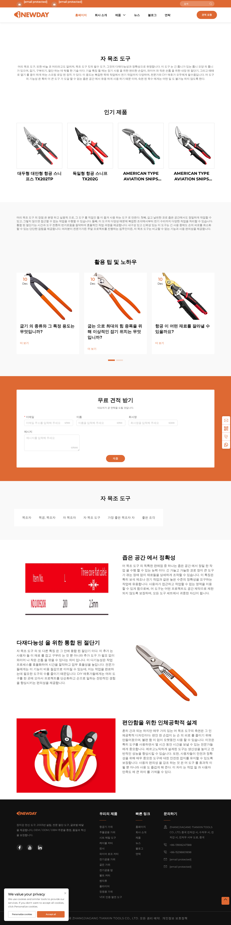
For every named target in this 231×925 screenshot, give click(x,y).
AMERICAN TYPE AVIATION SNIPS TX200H (141, 176)
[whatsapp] (226, 445)
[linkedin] (40, 847)
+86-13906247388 (181, 844)
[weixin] (226, 428)
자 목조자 (69, 517)
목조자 (26, 517)
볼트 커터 (104, 875)
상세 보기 (39, 145)
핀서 (102, 848)
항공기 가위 (106, 826)
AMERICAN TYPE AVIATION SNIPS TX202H (191, 176)
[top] (225, 901)
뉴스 (137, 15)
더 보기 (24, 343)
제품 (118, 15)
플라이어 (104, 886)
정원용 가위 (106, 891)
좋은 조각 (148, 517)
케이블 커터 (106, 843)
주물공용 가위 (107, 832)
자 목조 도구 (91, 517)
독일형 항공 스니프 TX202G (90, 176)
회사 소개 (101, 15)
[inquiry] (226, 420)
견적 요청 (207, 14)
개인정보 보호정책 (175, 918)
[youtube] (30, 847)
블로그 (152, 15)
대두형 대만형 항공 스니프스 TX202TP (39, 176)
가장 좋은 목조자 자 (121, 517)
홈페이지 (81, 15)
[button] (111, 360)
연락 (167, 15)
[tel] (226, 436)
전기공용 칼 (106, 870)
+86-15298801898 (180, 852)
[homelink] (27, 813)
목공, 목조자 (47, 517)
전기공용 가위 (107, 859)
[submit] (210, 3)
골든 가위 (104, 864)
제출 (115, 458)
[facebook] (20, 847)
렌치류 (103, 880)
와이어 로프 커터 (109, 853)
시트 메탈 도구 (107, 837)
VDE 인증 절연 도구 (110, 897)
